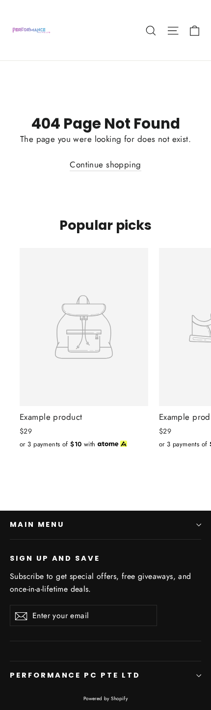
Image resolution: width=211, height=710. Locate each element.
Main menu (37, 524)
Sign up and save (55, 558)
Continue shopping (105, 164)
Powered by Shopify (105, 698)
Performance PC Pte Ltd (75, 675)
